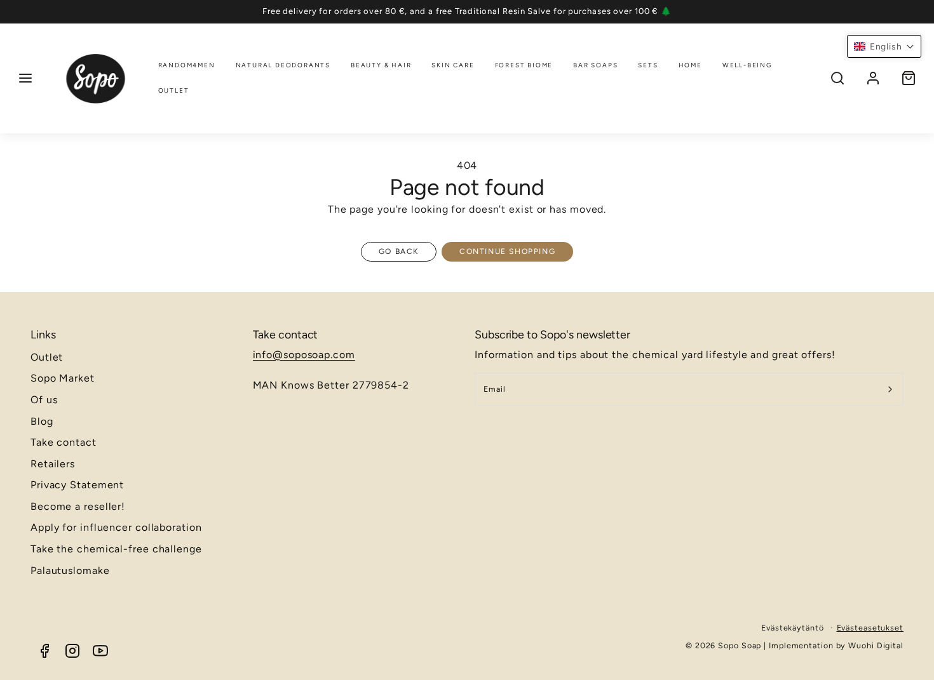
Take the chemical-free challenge (116, 549)
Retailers (52, 464)
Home (690, 65)
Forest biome (524, 65)
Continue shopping (507, 251)
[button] (25, 78)
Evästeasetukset (870, 627)
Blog (41, 421)
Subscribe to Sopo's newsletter (552, 334)
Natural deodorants (283, 65)
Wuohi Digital (876, 645)
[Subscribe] (890, 389)
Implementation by (808, 645)
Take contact (63, 442)
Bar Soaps (595, 65)
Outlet (173, 90)
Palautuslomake (70, 570)
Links (43, 334)
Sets (648, 65)
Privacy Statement (77, 485)
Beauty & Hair (381, 65)
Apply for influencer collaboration (116, 527)
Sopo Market (62, 378)
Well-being (747, 65)
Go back (399, 251)
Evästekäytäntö (792, 627)
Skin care (452, 65)
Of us (44, 400)
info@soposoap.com (304, 355)
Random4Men (186, 65)
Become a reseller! (77, 506)
